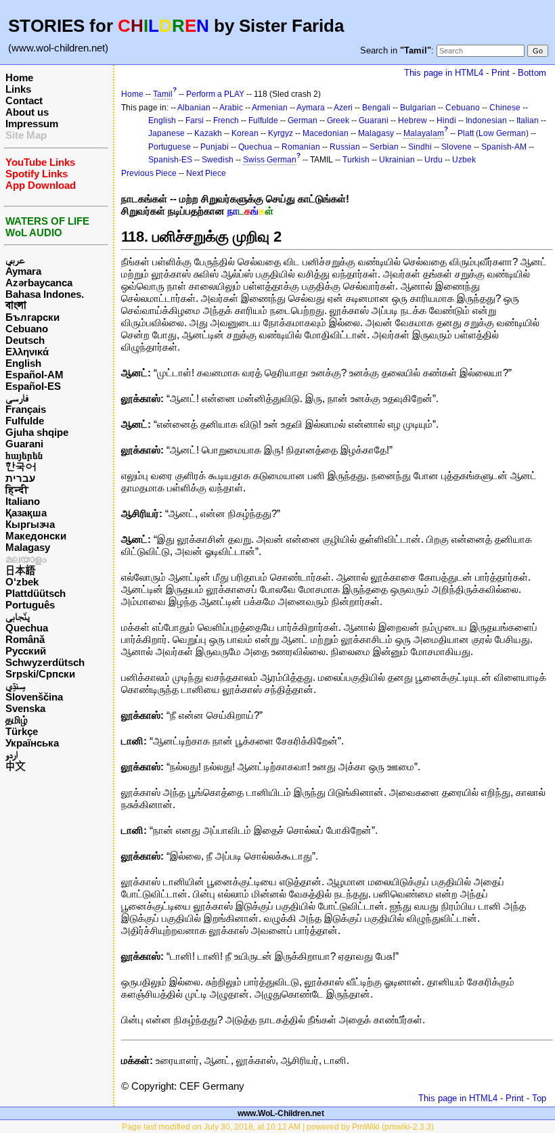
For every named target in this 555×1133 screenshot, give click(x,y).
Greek (338, 120)
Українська (32, 743)
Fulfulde (24, 420)
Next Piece (206, 173)
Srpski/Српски (40, 674)
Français (25, 409)
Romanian (301, 147)
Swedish (218, 159)
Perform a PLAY (215, 94)
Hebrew (412, 120)
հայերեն (24, 455)
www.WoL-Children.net (281, 1113)
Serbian (384, 147)
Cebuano (26, 328)
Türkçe (21, 731)
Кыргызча (30, 524)
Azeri (343, 107)
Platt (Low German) (493, 133)
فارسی (16, 397)
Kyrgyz (280, 133)
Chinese (504, 107)
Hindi (446, 120)
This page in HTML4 (443, 73)
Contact (24, 100)
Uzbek (464, 159)
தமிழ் (16, 720)
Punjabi (214, 147)
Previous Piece (149, 173)
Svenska (25, 708)
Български (32, 317)
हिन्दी (16, 489)
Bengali (376, 107)
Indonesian (486, 120)
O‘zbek (22, 581)
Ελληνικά (27, 351)
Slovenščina (34, 697)
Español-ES (33, 386)
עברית (20, 478)
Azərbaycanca (38, 282)
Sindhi (420, 147)
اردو (11, 754)
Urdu (433, 159)
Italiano (22, 501)
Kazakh (208, 133)
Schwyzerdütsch (45, 662)
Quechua (26, 628)
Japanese (166, 133)
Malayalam (423, 133)
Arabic (231, 107)
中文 (15, 766)
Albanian (193, 107)
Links (18, 89)
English (23, 363)
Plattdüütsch (35, 593)
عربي (15, 259)
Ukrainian (397, 159)
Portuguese (169, 147)
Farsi (194, 120)
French (226, 120)
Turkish (356, 159)
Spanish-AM (504, 147)
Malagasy (27, 547)
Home (19, 77)
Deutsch (25, 340)
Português (30, 604)
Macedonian (326, 133)
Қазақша (26, 512)
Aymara (23, 271)
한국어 (20, 466)
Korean (245, 133)
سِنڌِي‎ (15, 685)
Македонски (35, 535)
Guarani (24, 443)
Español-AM (34, 374)
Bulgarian (418, 107)
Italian (527, 120)
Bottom (532, 73)
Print (500, 73)
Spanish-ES (170, 159)
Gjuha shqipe (36, 432)
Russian (345, 147)
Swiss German (269, 159)
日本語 (20, 570)
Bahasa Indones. (44, 294)
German (302, 120)
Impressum (31, 123)
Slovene (456, 147)
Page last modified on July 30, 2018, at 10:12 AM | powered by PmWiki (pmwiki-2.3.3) (278, 1127)
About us (27, 112)
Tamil (163, 94)
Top (539, 1098)
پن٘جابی (17, 616)
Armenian (270, 107)
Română (25, 639)
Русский (25, 651)
